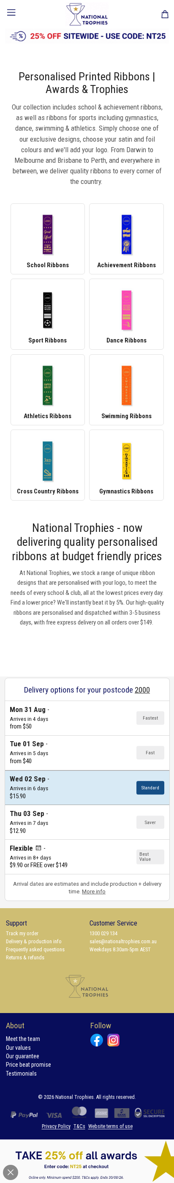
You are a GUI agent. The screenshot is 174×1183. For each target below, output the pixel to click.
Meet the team (23, 1038)
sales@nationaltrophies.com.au (123, 941)
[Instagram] (113, 1040)
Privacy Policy (56, 1126)
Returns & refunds (25, 957)
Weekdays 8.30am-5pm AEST (120, 949)
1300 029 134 (103, 933)
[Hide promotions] (10, 1172)
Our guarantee (22, 1056)
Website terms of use (110, 1126)
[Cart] (165, 14)
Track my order (22, 933)
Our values (18, 1047)
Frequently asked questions (35, 949)
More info (94, 891)
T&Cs (79, 1126)
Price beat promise (28, 1064)
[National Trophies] (87, 14)
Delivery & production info (34, 941)
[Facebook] (96, 1040)
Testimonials (21, 1073)
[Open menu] (11, 14)
